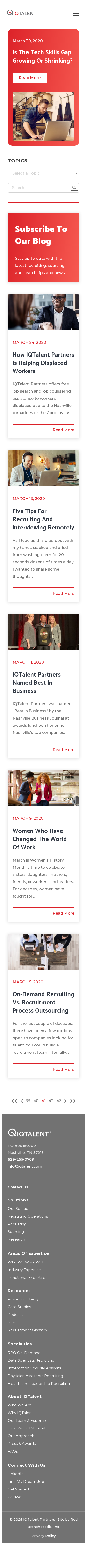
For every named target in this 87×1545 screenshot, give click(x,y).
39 (28, 1100)
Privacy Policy (43, 1536)
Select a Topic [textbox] (26, 173)
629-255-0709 (21, 1159)
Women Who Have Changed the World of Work (40, 839)
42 (51, 1100)
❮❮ (14, 1100)
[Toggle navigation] (76, 13)
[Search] (74, 188)
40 (36, 1100)
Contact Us (18, 1187)
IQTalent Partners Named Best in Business (37, 683)
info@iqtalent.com (25, 1166)
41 (44, 1100)
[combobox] (43, 173)
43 (59, 1100)
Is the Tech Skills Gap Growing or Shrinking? (43, 57)
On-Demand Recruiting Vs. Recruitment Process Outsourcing (43, 1003)
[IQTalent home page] (29, 1132)
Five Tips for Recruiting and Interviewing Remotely (43, 519)
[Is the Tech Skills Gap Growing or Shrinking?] (43, 116)
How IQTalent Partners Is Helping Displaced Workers (43, 363)
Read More (30, 77)
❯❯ (73, 1100)
